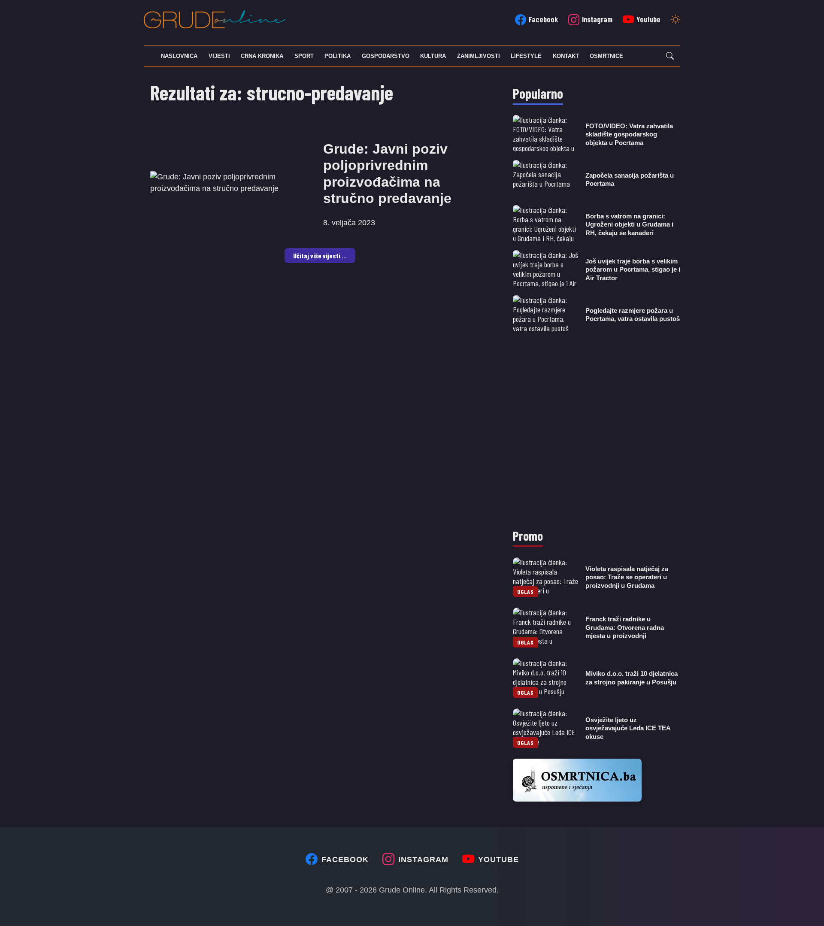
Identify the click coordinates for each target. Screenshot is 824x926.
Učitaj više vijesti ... (320, 255)
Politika (337, 56)
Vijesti (219, 56)
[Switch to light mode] (675, 20)
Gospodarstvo (385, 56)
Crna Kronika (262, 56)
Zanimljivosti (478, 56)
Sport (304, 56)
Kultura (433, 56)
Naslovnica (179, 56)
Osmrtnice (606, 56)
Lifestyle (526, 56)
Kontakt (566, 56)
